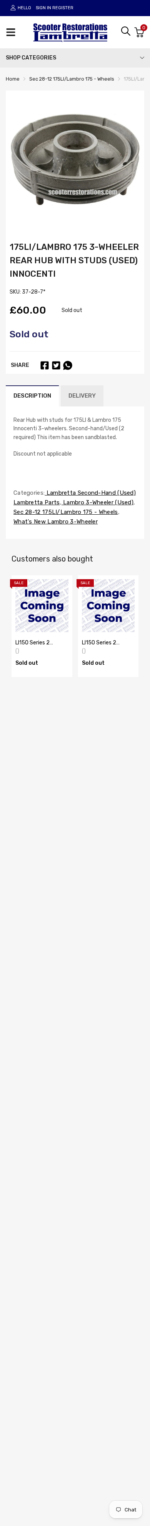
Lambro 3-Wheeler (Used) (97, 502)
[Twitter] (56, 365)
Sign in (43, 7)
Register (62, 7)
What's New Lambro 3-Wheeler (55, 521)
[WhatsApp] (67, 365)
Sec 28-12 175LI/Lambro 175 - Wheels (65, 512)
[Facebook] (44, 365)
